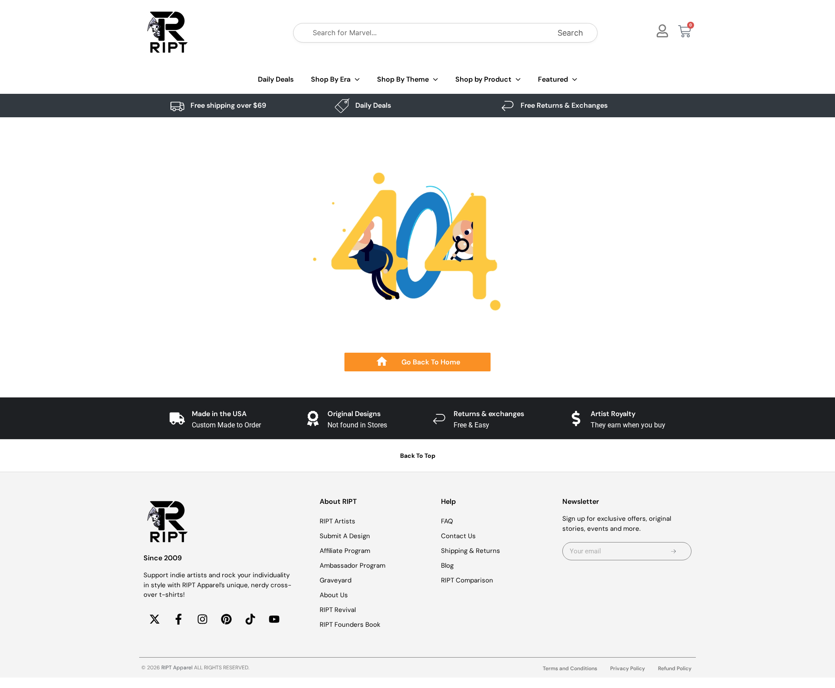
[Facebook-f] (178, 619)
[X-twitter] (154, 619)
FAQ (447, 521)
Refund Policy (674, 668)
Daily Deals (276, 79)
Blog (447, 565)
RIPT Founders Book (350, 624)
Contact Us (458, 536)
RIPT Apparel (177, 667)
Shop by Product (483, 79)
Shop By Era (331, 79)
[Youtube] (274, 619)
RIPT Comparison (467, 580)
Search (570, 32)
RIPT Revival (338, 609)
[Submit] (673, 551)
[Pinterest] (226, 619)
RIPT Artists (337, 521)
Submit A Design (345, 536)
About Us (334, 595)
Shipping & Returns (470, 550)
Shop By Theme (403, 79)
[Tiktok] (250, 619)
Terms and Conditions (570, 668)
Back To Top (417, 456)
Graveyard (335, 580)
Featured (553, 79)
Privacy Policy (627, 668)
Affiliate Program (345, 550)
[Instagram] (202, 619)
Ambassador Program (352, 565)
